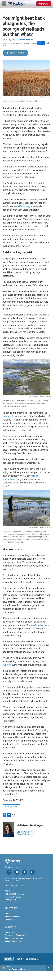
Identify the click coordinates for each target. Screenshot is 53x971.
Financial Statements (13, 897)
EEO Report (9, 891)
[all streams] (49, 968)
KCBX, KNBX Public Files (14, 894)
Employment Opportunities (16, 935)
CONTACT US (10, 927)
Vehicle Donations (12, 916)
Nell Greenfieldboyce (22, 39)
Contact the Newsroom (14, 938)
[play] (4, 968)
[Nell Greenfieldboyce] (8, 829)
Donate (44, 4)
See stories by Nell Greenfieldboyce (25, 833)
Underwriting (10, 919)
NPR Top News (11, 807)
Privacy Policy (10, 900)
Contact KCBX (10, 932)
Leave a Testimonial (13, 941)
